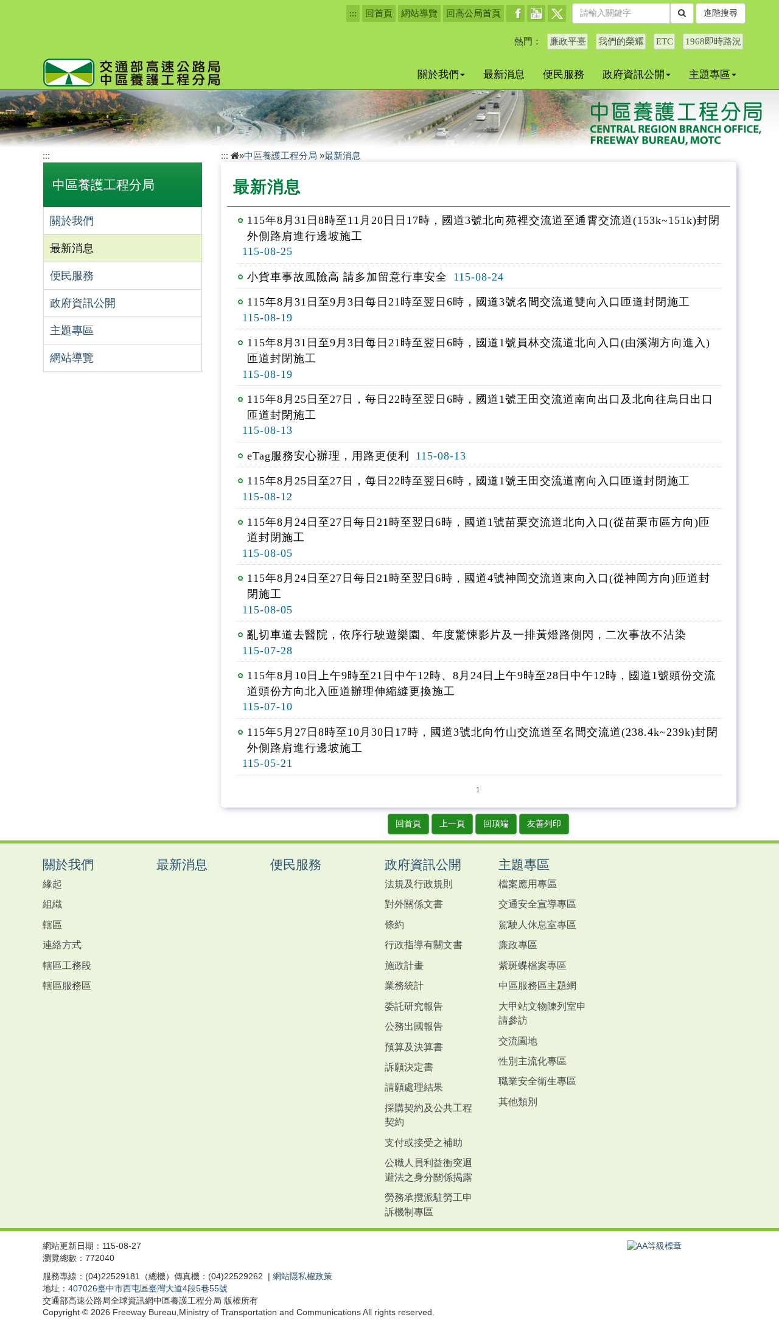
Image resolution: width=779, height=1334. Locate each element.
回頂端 (496, 823)
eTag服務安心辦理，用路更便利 (328, 456)
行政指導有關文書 (424, 944)
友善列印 (544, 823)
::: (353, 13)
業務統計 (404, 985)
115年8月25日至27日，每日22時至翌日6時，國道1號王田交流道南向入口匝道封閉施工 (468, 481)
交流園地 (517, 1040)
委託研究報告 (414, 1006)
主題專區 (709, 74)
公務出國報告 (414, 1026)
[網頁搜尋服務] (682, 13)
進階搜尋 (721, 13)
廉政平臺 (568, 41)
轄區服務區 (67, 985)
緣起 (52, 883)
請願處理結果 (414, 1086)
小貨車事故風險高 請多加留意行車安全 (347, 277)
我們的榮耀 (621, 41)
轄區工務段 (67, 965)
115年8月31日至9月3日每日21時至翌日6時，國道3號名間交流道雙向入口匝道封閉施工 (468, 302)
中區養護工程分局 (103, 185)
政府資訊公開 (634, 74)
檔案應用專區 (527, 883)
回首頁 (379, 13)
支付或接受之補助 (424, 1142)
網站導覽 (419, 13)
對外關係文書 (414, 903)
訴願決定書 (409, 1066)
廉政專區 (517, 944)
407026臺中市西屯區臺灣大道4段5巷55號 (148, 1288)
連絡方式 (62, 944)
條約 (394, 924)
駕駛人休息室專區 (537, 924)
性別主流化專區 (532, 1060)
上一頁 (452, 823)
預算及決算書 (414, 1046)
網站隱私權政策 (302, 1276)
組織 (52, 903)
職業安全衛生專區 (537, 1080)
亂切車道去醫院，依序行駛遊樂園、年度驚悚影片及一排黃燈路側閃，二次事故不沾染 (466, 635)
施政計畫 (404, 965)
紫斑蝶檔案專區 (532, 965)
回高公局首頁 (473, 13)
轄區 (52, 924)
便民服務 (563, 74)
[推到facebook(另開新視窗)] (515, 13)
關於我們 (438, 74)
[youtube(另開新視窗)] (536, 13)
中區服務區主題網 (537, 985)
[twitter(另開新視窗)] (557, 13)
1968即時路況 (713, 41)
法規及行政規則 (419, 883)
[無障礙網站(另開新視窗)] (654, 1246)
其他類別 (517, 1101)
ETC (664, 41)
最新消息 (504, 74)
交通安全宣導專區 (537, 903)
